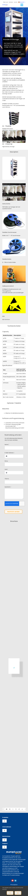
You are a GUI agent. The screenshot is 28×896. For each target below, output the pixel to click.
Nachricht (8, 487)
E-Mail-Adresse (9, 453)
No (18, 893)
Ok (10, 893)
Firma (6, 461)
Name (7, 444)
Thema (7, 478)
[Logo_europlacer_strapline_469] (5, 5)
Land (6, 469)
